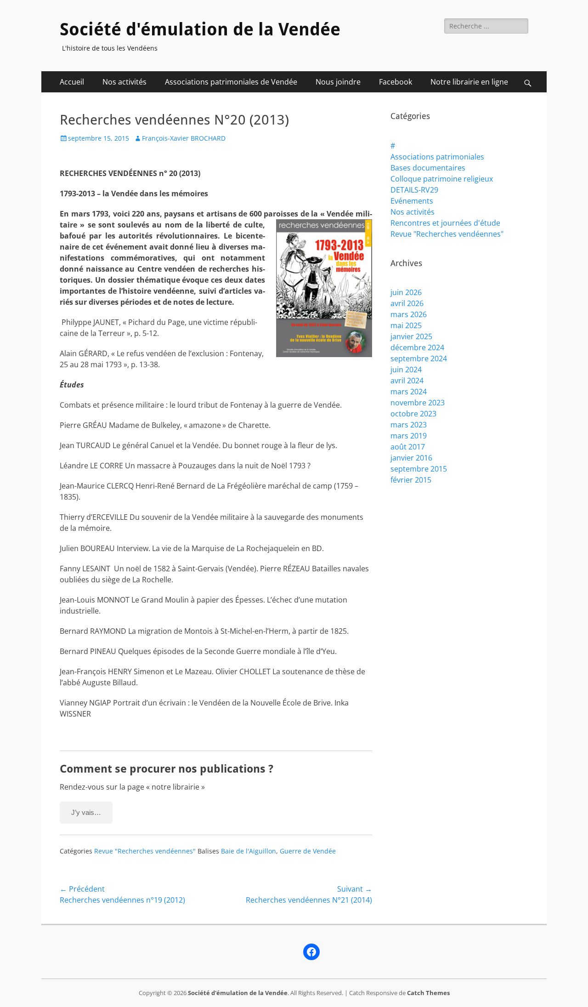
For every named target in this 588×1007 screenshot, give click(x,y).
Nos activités (124, 82)
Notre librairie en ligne (469, 82)
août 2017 (407, 447)
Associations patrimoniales (437, 157)
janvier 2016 (411, 458)
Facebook (395, 82)
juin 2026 (406, 292)
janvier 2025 (411, 336)
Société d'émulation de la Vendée (200, 29)
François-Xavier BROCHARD (184, 138)
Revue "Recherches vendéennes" (145, 851)
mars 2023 (408, 425)
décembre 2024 (417, 347)
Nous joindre (338, 82)
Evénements (411, 201)
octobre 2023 (413, 414)
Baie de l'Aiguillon (248, 851)
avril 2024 (407, 380)
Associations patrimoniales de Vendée (231, 82)
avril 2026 (407, 303)
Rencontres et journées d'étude (445, 223)
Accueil (72, 82)
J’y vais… (86, 812)
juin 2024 (406, 369)
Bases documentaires (427, 168)
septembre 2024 (418, 358)
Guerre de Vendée (308, 851)
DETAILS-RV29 (414, 190)
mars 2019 (408, 436)
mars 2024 (408, 392)
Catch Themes (428, 993)
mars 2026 (408, 314)
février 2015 (410, 480)
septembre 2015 (418, 469)
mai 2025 (406, 325)
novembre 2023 (417, 403)
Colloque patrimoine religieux (441, 179)
